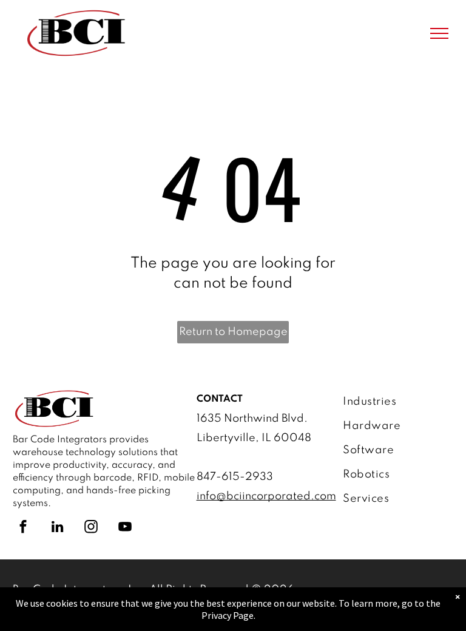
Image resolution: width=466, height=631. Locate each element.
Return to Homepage (233, 331)
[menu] (439, 33)
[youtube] (125, 528)
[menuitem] (393, 402)
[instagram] (91, 528)
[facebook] (23, 528)
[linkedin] (57, 528)
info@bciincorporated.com (266, 496)
